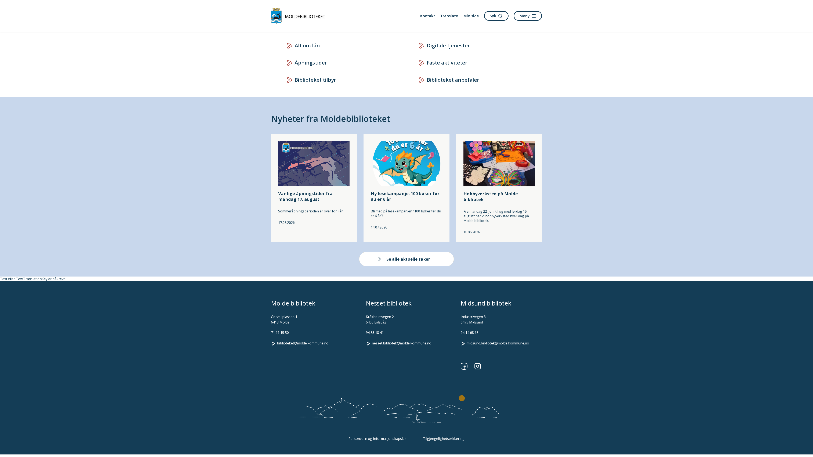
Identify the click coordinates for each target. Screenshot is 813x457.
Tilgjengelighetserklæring (444, 438)
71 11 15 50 (280, 332)
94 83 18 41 (375, 332)
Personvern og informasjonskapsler (377, 438)
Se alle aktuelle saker (408, 259)
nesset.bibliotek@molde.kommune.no (401, 343)
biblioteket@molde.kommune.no (302, 343)
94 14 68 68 (469, 332)
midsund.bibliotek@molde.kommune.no (498, 343)
